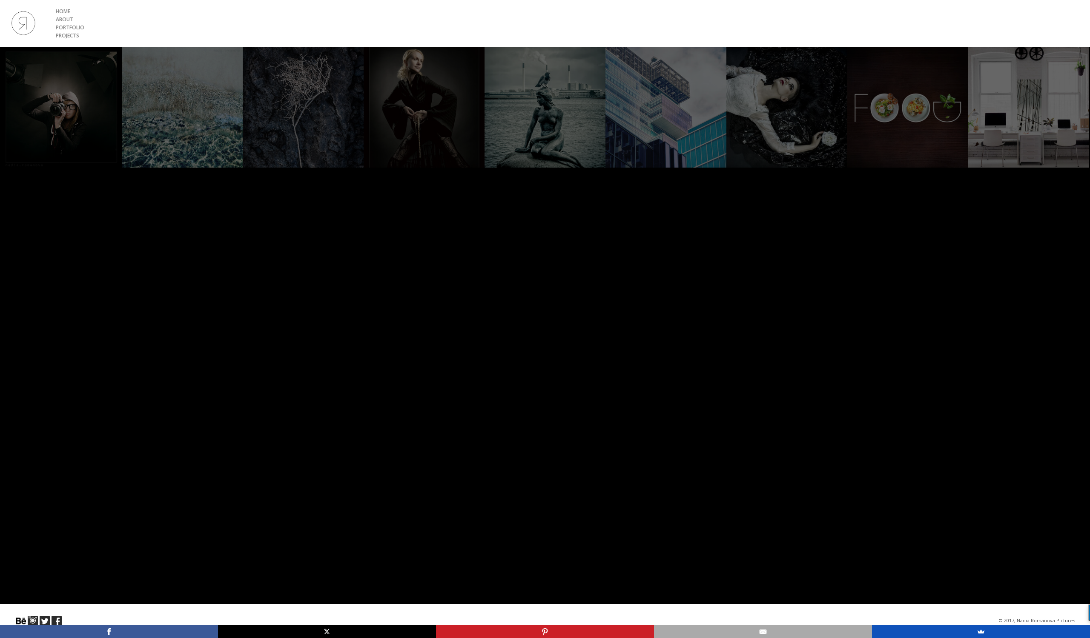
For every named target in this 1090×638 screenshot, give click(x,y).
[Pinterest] (545, 631)
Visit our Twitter (45, 621)
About (64, 19)
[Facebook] (109, 631)
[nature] (303, 107)
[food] (907, 107)
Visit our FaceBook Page (57, 621)
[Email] (763, 631)
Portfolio (70, 27)
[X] (327, 631)
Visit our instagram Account (33, 621)
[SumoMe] (981, 631)
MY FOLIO (23, 23)
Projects (67, 35)
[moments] (545, 107)
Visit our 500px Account (21, 621)
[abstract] (182, 107)
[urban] (665, 107)
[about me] (61, 107)
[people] (424, 107)
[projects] (786, 107)
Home (63, 11)
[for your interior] (1028, 107)
